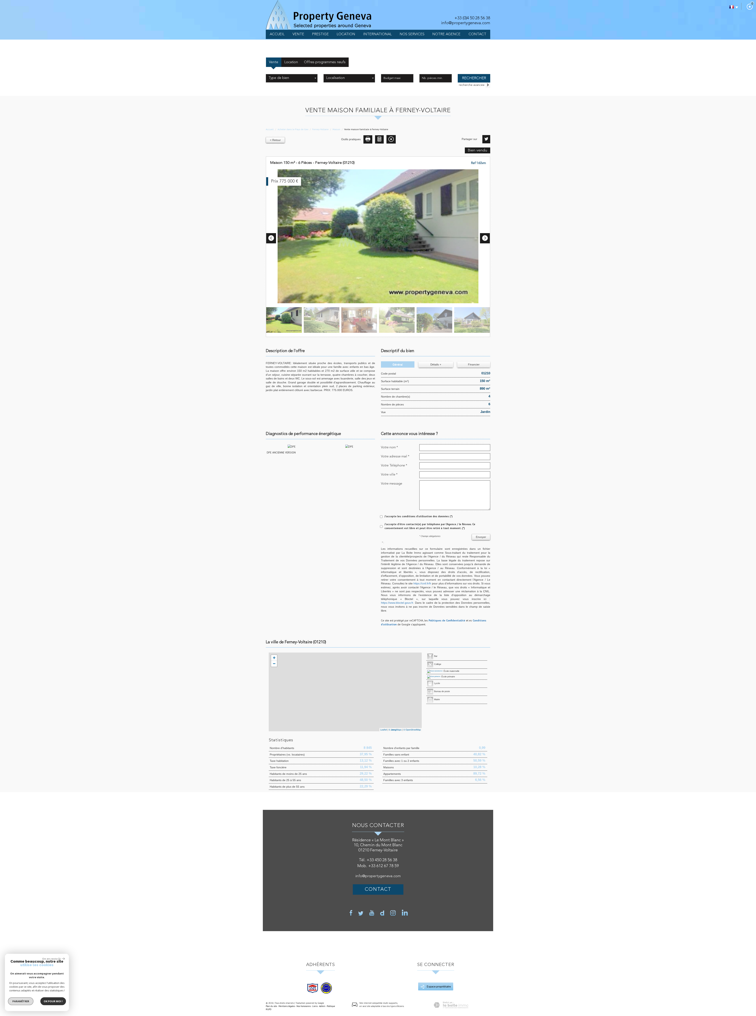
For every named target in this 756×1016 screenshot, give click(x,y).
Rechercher (474, 78)
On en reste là (51, 958)
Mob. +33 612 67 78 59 (378, 866)
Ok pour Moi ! (53, 1001)
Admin (322, 1006)
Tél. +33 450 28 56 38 (378, 860)
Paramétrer (20, 1001)
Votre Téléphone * (394, 465)
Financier (474, 364)
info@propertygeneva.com (465, 23)
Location (346, 34)
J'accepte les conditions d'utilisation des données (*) (418, 516)
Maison (336, 129)
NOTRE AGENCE (446, 34)
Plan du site (271, 1006)
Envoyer (481, 537)
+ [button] (274, 657)
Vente (298, 34)
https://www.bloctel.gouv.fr (397, 602)
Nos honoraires (303, 1006)
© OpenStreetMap (412, 729)
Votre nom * (389, 447)
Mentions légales (287, 1006)
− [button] (274, 663)
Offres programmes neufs (325, 62)
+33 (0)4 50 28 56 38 (472, 18)
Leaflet (383, 729)
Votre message (391, 483)
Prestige (320, 34)
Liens (315, 1006)
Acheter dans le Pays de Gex (293, 129)
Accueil (277, 34)
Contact (477, 34)
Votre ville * (389, 474)
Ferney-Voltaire (320, 129)
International (377, 34)
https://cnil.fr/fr (422, 583)
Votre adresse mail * (395, 456)
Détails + (435, 364)
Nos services (412, 34)
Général (398, 364)
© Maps (395, 729)
